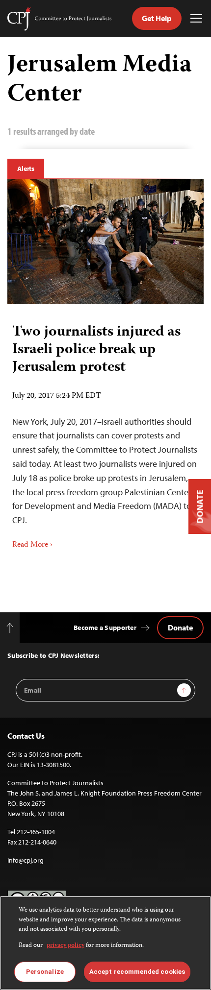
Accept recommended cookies (137, 971)
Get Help (157, 18)
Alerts (25, 168)
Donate (180, 627)
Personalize (45, 971)
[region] (105, 943)
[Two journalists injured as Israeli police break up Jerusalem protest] (105, 241)
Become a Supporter (105, 627)
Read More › (32, 545)
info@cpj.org (25, 860)
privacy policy (65, 946)
